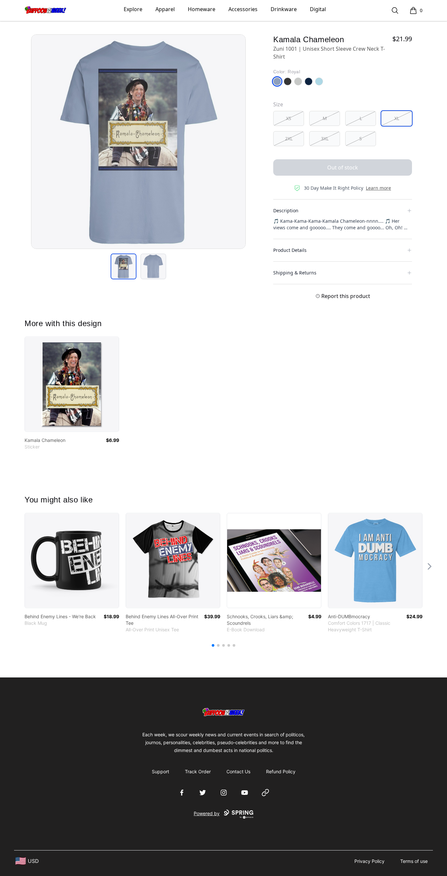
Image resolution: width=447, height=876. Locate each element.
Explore (133, 9)
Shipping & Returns (294, 273)
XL (396, 118)
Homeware (201, 9)
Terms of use (414, 861)
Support (160, 771)
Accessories (243, 9)
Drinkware (284, 9)
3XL (325, 138)
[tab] (123, 266)
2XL (289, 138)
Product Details (290, 250)
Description (285, 210)
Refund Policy (280, 771)
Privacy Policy (369, 861)
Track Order (198, 771)
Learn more (378, 188)
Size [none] (278, 104)
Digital (318, 9)
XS (288, 118)
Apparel (165, 9)
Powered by (207, 813)
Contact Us (238, 771)
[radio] (288, 118)
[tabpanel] (138, 141)
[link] (72, 384)
